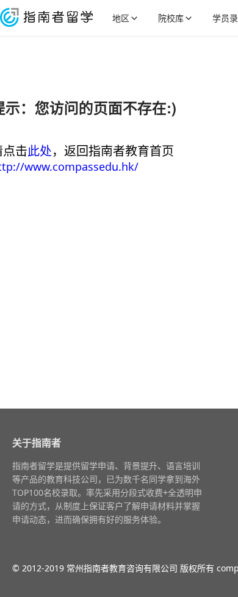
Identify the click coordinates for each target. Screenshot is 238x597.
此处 (39, 151)
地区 (120, 18)
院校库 (171, 18)
